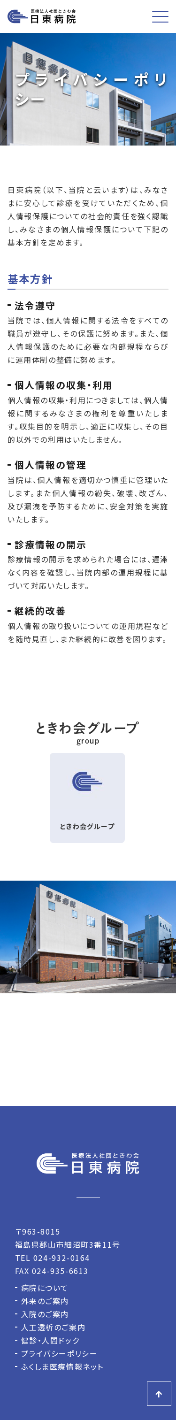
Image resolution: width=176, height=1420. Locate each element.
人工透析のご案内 (53, 1327)
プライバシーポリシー (59, 1353)
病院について (45, 1287)
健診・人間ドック (50, 1340)
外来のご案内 (45, 1300)
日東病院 (42, 16)
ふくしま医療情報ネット (62, 1366)
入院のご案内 (45, 1314)
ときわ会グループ (87, 826)
